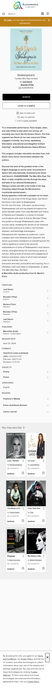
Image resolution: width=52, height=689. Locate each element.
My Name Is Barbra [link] (35, 556)
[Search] (3, 14)
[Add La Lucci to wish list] (43, 473)
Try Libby (8, 20)
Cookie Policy (33, 681)
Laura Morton (34, 465)
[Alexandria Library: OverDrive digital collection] (26, 5)
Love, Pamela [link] (13, 461)
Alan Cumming (14, 560)
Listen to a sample (26, 106)
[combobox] (21, 14)
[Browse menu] (47, 13)
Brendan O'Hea (27, 85)
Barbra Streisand (36, 560)
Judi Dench (27, 82)
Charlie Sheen (14, 512)
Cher (31, 512)
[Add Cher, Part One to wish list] (43, 521)
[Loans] (42, 14)
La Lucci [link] (31, 461)
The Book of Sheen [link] (14, 508)
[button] (26, 97)
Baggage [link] (11, 556)
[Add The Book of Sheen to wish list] (22, 521)
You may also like (12, 427)
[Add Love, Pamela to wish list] (22, 473)
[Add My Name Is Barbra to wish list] (43, 568)
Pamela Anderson (15, 465)
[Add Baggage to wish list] (22, 568)
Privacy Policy (27, 659)
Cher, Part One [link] (34, 508)
